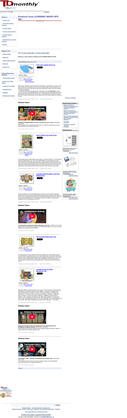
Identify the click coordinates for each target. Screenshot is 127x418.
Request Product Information (47, 409)
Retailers (5, 92)
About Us (5, 63)
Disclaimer (24, 414)
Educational (28, 80)
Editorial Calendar (16, 409)
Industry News (7, 28)
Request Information (9, 95)
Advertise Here (46, 408)
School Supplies (29, 82)
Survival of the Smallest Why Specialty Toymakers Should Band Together (71, 117)
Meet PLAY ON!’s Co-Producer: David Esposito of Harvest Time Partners (71, 106)
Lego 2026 (66, 121)
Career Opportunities (40, 414)
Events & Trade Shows (28, 409)
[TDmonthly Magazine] (20, 9)
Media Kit (5, 57)
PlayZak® (57, 409)
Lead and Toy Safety (9, 86)
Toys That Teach (34, 91)
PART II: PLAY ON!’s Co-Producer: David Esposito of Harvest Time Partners (71, 112)
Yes (31, 129)
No (33, 129)
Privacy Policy (30, 414)
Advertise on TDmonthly (70, 97)
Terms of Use (47, 415)
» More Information (73, 152)
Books (27, 155)
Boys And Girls (28, 79)
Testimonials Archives (9, 60)
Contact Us (6, 67)
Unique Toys (6, 20)
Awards (5, 44)
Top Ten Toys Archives (9, 31)
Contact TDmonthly (37, 408)
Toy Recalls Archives (9, 78)
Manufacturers (7, 89)
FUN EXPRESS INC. (68, 174)
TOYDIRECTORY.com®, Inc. (47, 417)
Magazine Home (26, 408)
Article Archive (7, 54)
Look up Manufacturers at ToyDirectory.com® (36, 411)
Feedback (48, 414)
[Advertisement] (5, 129)
